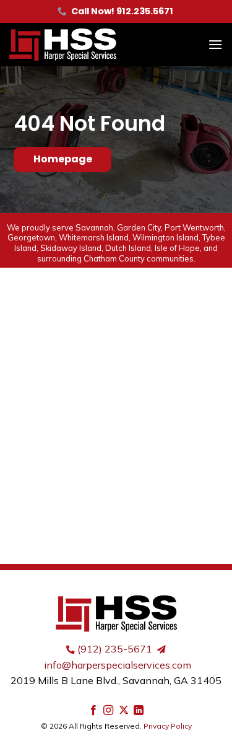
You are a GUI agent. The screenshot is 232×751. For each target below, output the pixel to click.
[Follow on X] (124, 710)
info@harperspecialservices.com (117, 665)
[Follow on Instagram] (108, 710)
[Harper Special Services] (83, 44)
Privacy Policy (168, 726)
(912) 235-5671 (114, 649)
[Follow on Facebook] (93, 710)
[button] (215, 44)
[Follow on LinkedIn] (139, 710)
